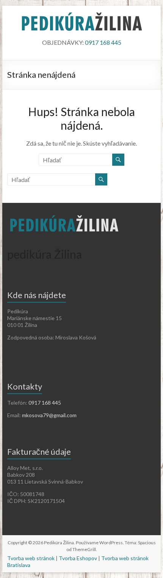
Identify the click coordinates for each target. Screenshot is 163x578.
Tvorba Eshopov (78, 558)
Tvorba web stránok (31, 558)
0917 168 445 (103, 42)
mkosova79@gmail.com (49, 415)
